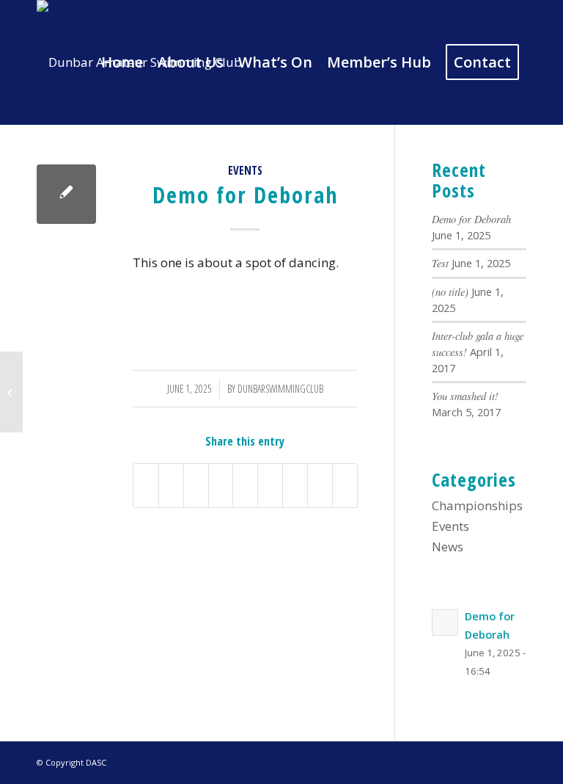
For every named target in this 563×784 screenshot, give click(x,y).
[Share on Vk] (295, 485)
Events (245, 170)
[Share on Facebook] (145, 485)
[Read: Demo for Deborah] (445, 622)
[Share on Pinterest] (221, 485)
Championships (477, 505)
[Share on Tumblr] (270, 485)
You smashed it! (465, 396)
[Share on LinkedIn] (245, 485)
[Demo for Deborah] (66, 194)
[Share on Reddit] (320, 485)
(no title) (450, 292)
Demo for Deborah (471, 219)
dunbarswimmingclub (280, 389)
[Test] (11, 392)
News (447, 546)
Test (440, 263)
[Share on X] (171, 485)
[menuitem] (122, 62)
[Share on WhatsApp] (196, 485)
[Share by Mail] (345, 485)
